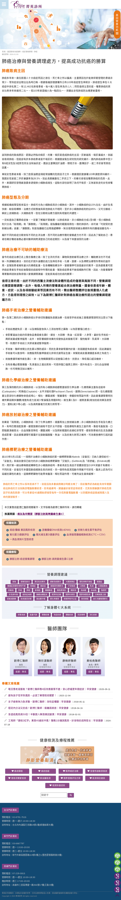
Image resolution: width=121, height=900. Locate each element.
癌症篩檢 (18, 771)
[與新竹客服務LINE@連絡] (117, 862)
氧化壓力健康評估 (19, 534)
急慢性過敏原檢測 (98, 771)
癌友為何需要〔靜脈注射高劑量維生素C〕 (41, 514)
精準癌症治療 (71, 771)
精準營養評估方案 (72, 778)
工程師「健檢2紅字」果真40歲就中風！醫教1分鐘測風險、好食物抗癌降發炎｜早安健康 (55, 720)
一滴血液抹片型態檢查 (22, 539)
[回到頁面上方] (117, 896)
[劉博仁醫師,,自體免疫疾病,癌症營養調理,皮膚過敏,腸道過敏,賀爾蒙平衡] (21, 655)
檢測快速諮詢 (58, 785)
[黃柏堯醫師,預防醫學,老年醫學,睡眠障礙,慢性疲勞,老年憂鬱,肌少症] (94, 655)
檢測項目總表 (98, 778)
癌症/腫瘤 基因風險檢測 (22, 530)
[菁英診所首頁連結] (26, 4)
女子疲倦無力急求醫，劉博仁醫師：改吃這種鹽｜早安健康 (39, 701)
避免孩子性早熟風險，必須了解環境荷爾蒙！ (32, 695)
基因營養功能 (117, 22)
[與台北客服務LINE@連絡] (117, 855)
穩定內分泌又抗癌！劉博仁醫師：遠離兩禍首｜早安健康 (38, 708)
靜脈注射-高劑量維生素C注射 (57, 559)
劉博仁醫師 (23, 507)
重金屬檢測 (45, 778)
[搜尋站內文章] (71, 795)
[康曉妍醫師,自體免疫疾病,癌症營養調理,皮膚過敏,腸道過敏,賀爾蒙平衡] (69, 655)
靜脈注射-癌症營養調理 (22, 559)
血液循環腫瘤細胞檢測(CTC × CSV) (86, 534)
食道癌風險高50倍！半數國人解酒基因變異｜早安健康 (37, 714)
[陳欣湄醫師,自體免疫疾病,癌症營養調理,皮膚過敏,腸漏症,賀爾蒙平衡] (45, 655)
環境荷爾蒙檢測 (18, 778)
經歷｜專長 (21, 672)
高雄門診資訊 (10, 866)
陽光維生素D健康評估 (47, 534)
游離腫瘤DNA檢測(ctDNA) (56, 530)
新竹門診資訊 (10, 836)
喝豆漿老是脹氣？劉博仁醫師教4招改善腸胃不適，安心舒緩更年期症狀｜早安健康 (52, 689)
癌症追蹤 (45, 771)
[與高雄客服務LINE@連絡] (117, 869)
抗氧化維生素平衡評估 (90, 530)
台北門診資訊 (10, 810)
